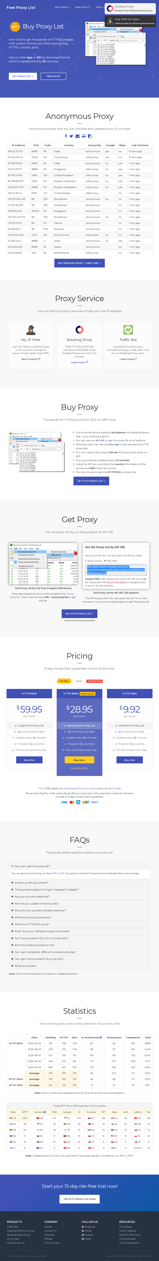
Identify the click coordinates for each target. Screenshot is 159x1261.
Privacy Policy (51, 1242)
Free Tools (103, 7)
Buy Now (29, 760)
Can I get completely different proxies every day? (44, 952)
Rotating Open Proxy (18, 1234)
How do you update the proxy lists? (36, 903)
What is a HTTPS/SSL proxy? (31, 924)
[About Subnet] (45, 1112)
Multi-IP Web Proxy (130, 1234)
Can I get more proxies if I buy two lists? (38, 958)
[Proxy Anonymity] (101, 1037)
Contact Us (50, 1230)
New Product (29, 359)
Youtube (88, 1234)
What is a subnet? (25, 965)
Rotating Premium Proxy (20, 1230)
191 (69, 731)
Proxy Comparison (129, 1242)
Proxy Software (127, 1239)
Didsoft (48, 1226)
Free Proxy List (21, 7)
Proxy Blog (125, 1226)
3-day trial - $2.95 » (79, 768)
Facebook (89, 1226)
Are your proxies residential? (31, 896)
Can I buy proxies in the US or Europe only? (41, 938)
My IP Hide (114, 788)
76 (31, 743)
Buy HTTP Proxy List (79, 613)
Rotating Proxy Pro (78, 788)
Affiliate (48, 1239)
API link (135, 598)
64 (119, 731)
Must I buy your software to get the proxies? (41, 931)
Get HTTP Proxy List (90, 481)
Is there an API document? (30, 882)
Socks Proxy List (16, 1242)
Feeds (87, 1239)
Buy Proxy (62, 7)
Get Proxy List (22, 76)
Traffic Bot (12, 1226)
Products (49, 1234)
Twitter (88, 1230)
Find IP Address (127, 1230)
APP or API (58, 873)
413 (19, 731)
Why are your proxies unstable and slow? (39, 910)
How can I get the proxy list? (31, 866)
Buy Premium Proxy (78, 263)
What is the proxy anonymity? (32, 917)
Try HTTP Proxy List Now (80, 1199)
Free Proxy (82, 7)
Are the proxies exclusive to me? (34, 945)
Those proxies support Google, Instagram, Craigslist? (46, 889)
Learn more (127, 359)
